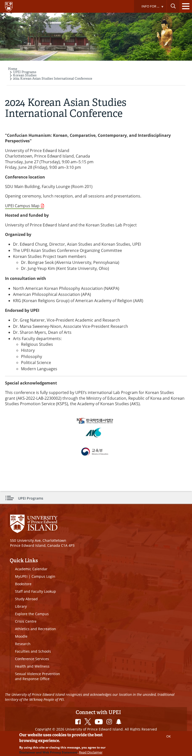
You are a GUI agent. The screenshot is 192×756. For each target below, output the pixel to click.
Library (21, 606)
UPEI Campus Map (22, 205)
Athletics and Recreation (35, 628)
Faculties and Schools (33, 651)
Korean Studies (24, 75)
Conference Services (32, 658)
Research (22, 643)
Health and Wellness (32, 666)
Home (12, 69)
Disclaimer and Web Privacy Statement (48, 752)
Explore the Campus (32, 613)
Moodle (21, 636)
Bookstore (23, 583)
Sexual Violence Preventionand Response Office (37, 676)
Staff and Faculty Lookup (35, 591)
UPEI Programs (24, 72)
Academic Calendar (31, 569)
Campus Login (43, 576)
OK (168, 736)
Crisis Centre (25, 621)
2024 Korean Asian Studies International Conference (52, 78)
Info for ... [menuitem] (146, 8)
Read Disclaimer (90, 752)
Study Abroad (26, 598)
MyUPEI (21, 576)
